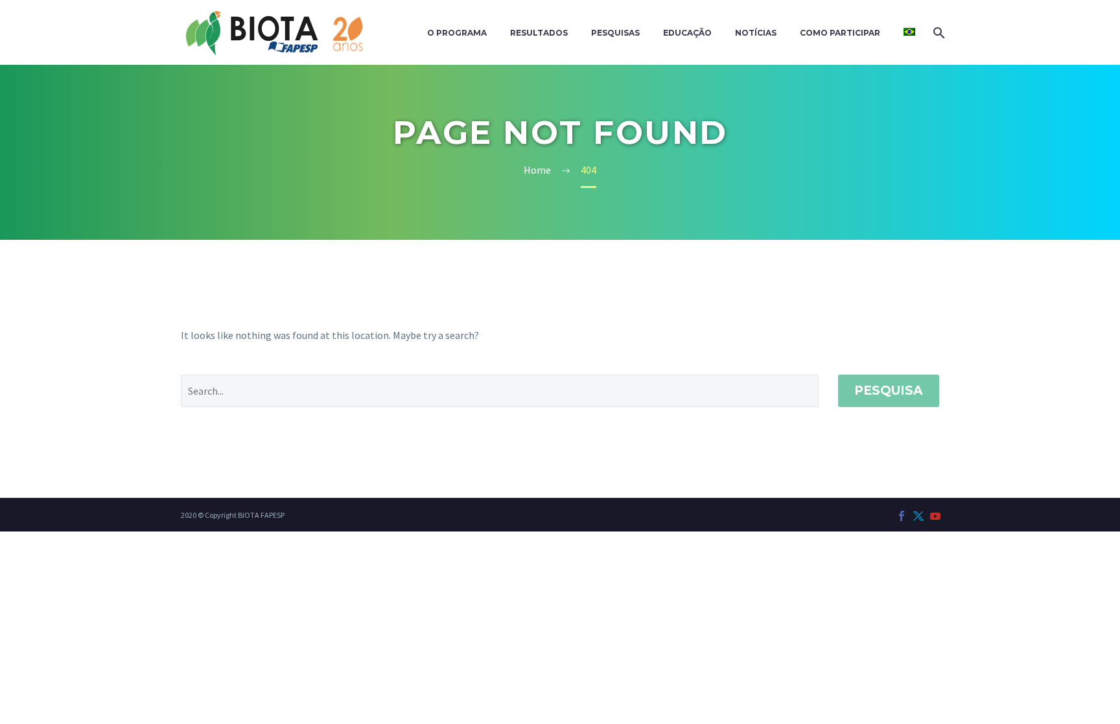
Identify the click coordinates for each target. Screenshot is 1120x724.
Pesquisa (888, 390)
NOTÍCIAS (755, 33)
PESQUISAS (615, 33)
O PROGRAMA (457, 33)
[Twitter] (918, 516)
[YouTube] (935, 516)
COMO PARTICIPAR (840, 33)
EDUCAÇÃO (687, 33)
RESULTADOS (539, 33)
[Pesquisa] (937, 33)
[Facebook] (901, 516)
